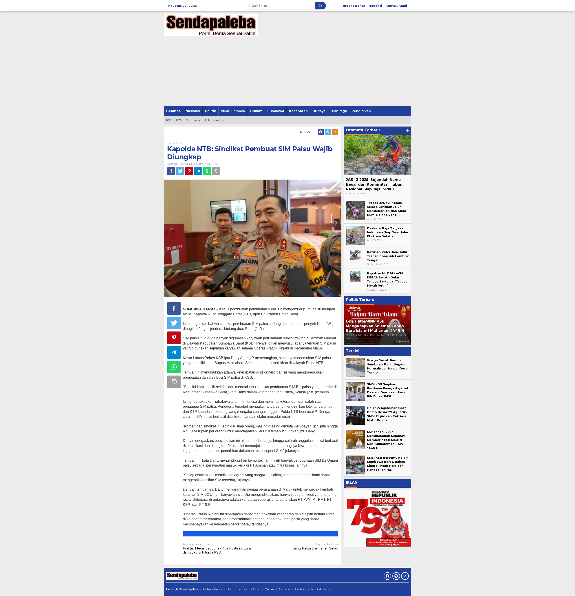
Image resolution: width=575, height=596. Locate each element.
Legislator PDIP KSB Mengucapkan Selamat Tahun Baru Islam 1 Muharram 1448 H (375, 326)
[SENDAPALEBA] (211, 25)
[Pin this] (189, 171)
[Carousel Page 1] (397, 341)
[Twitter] (328, 132)
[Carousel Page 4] (406, 341)
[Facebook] (321, 132)
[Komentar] (216, 171)
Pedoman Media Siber (244, 589)
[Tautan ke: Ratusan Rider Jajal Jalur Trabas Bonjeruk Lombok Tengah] (355, 255)
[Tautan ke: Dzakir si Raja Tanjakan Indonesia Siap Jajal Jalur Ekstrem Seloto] (355, 235)
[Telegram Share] (198, 171)
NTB (214, 163)
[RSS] (335, 132)
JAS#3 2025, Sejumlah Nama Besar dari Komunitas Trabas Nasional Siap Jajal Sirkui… (374, 184)
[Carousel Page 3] (403, 341)
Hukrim (198, 163)
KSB (207, 163)
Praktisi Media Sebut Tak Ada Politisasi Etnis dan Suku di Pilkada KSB (217, 548)
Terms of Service (277, 589)
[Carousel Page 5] (408, 341)
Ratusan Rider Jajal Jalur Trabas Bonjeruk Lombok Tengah (388, 256)
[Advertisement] (287, 72)
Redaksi (300, 589)
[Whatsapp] (207, 171)
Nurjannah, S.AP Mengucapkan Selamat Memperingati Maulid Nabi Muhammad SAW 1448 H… (386, 440)
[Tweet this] (180, 171)
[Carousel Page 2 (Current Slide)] (400, 341)
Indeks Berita (213, 589)
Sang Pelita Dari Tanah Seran (315, 546)
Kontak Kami (320, 589)
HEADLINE (186, 163)
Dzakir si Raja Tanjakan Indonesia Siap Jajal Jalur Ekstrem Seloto (387, 232)
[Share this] (171, 171)
